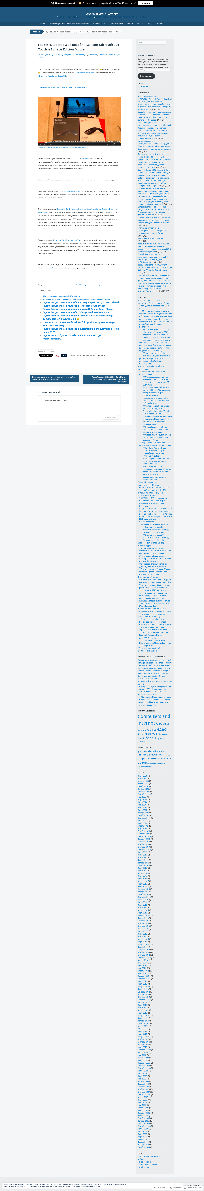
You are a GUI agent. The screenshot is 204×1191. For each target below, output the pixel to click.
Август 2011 (143, 1026)
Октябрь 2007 (144, 1092)
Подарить (145, 3)
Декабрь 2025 (144, 786)
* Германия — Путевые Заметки (153, 524)
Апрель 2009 (143, 1058)
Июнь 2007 (142, 1102)
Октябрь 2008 (144, 1066)
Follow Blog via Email (147, 55)
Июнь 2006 (142, 1134)
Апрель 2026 (143, 781)
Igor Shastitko (145, 751)
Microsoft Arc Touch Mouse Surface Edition (92, 209)
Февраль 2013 (144, 986)
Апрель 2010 (143, 1044)
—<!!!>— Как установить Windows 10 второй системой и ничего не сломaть (155, 324)
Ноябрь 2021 (143, 813)
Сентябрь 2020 (144, 836)
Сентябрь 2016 (144, 897)
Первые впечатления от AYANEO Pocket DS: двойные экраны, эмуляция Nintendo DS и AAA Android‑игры (155, 267)
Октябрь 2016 (144, 894)
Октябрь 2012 (144, 997)
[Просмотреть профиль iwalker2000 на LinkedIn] (144, 86)
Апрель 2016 (143, 910)
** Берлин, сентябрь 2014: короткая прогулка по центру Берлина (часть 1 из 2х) (156, 529)
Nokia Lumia (142, 730)
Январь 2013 (143, 989)
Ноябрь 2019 (143, 844)
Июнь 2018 (142, 868)
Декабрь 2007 (144, 1087)
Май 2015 (142, 936)
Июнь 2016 (142, 905)
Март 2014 (142, 973)
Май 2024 (142, 805)
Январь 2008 (143, 1084)
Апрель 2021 (143, 826)
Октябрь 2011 (144, 1023)
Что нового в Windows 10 (149, 577)
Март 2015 (142, 942)
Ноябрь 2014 (143, 952)
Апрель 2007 (143, 1108)
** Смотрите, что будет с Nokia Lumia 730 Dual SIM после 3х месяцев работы (157, 437)
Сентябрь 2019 (144, 850)
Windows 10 (154, 754)
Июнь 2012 (142, 1005)
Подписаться (146, 76)
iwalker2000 (158, 751)
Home (42, 24)
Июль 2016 (142, 902)
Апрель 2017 (143, 881)
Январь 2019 (143, 860)
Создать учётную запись (149, 1156)
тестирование (144, 766)
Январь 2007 (143, 1116)
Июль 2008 (142, 1073)
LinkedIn (160, 24)
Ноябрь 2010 (143, 1039)
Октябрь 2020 (144, 834)
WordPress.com (144, 1167)
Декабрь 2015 (144, 921)
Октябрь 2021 (144, 815)
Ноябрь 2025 (143, 789)
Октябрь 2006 (144, 1123)
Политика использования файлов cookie (86, 1186)
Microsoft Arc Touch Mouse (85, 73)
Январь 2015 (143, 947)
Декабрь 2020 (144, 831)
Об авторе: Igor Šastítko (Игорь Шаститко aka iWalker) (69, 24)
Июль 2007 (142, 1100)
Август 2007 (143, 1097)
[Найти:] (152, 42)
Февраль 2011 (144, 1036)
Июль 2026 (142, 776)
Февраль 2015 (144, 944)
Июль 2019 (142, 852)
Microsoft (142, 755)
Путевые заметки (116, 24)
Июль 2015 (142, 931)
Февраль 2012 (144, 1015)
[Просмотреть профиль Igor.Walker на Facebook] (138, 86)
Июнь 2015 (142, 934)
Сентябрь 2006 (144, 1126)
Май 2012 (142, 1008)
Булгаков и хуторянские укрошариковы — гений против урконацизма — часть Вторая (152, 230)
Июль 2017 (142, 876)
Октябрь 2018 (144, 865)
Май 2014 (142, 968)
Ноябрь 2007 (143, 1089)
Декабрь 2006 (144, 1118)
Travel (150, 730)
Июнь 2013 (142, 981)
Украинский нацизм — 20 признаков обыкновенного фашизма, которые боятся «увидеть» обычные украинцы (154, 220)
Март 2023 (142, 807)
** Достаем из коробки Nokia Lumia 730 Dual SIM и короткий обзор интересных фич (156, 390)
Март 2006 (142, 1137)
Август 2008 (143, 1071)
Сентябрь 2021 (144, 818)
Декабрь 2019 (144, 842)
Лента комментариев (147, 1164)
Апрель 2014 (143, 971)
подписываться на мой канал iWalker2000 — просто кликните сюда (76, 285)
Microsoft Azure (99, 24)
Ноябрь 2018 (143, 863)
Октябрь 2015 (144, 926)
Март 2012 (142, 1013)
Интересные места (105, 55)
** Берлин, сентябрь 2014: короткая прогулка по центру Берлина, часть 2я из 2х (156, 537)
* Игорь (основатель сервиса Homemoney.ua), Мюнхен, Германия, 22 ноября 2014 (155, 643)
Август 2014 (143, 960)
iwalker (57, 55)
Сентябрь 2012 (144, 1000)
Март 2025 (142, 799)
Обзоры (130, 24)
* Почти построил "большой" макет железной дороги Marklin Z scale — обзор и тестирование (155, 572)
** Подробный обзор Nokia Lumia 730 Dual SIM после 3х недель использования (155, 429)
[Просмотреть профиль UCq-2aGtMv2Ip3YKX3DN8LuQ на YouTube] (147, 86)
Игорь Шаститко (148, 758)
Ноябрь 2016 (143, 892)
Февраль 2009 (144, 1063)
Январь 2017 (143, 886)
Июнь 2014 (142, 965)
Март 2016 (142, 913)
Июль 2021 (142, 820)
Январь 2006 (143, 1142)
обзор (142, 762)
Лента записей (144, 1162)
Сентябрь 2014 (144, 958)
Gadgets (41, 57)
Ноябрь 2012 (143, 994)
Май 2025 (142, 797)
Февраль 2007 (144, 1113)
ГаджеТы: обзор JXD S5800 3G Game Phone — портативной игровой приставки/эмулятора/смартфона (109, 379)
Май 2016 (142, 907)
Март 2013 (142, 984)
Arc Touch (85, 159)
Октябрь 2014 (144, 955)
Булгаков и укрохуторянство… (151, 238)
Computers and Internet (72, 55)
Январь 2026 (143, 784)
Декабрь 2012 (144, 992)
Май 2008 (142, 1079)
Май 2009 (142, 1055)
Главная (36, 32)
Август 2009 (143, 1052)
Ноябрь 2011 (143, 1021)
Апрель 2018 (143, 873)
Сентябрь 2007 (144, 1094)
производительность (156, 763)
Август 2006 (143, 1129)
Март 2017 (142, 884)
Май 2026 (142, 778)
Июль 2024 (142, 802)
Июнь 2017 (142, 878)
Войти (140, 1159)
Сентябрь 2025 (144, 794)
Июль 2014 (142, 963)
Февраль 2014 (144, 976)
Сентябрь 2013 (144, 979)
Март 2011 (142, 1034)
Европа (140, 734)
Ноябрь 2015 (143, 923)
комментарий (110, 417)
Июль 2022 (142, 810)
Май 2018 (142, 871)
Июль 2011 (142, 1029)
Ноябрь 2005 (143, 1144)
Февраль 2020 (144, 839)
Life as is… (140, 24)
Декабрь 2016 (144, 889)
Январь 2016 (143, 918)
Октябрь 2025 (144, 792)
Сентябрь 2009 (144, 1050)
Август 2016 (143, 900)
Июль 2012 (142, 1002)
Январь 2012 (143, 1018)
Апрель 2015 (143, 939)
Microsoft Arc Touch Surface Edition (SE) (52, 76)
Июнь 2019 (142, 855)
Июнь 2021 (142, 823)
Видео (150, 24)
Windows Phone (165, 755)
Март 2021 (142, 828)
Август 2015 (143, 928)
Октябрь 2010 (144, 1042)
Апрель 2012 (143, 1010)
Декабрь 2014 (144, 950)
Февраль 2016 (144, 915)
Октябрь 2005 (144, 1147)
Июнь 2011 (142, 1031)
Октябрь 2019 (144, 847)
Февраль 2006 (144, 1139)
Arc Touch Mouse (51, 268)
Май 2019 (142, 857)
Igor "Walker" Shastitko (102, 14)
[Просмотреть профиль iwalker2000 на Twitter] (141, 86)
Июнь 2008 (142, 1076)
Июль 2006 (142, 1131)
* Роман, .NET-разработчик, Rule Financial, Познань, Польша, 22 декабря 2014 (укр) (153, 635)
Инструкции (92, 55)
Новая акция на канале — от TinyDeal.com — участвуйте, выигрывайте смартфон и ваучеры (53, 378)
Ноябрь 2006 (143, 1121)
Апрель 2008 (143, 1081)
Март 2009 (142, 1060)
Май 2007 (142, 1105)
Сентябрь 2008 (144, 1068)
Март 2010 (142, 1047)
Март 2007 (142, 1110)
